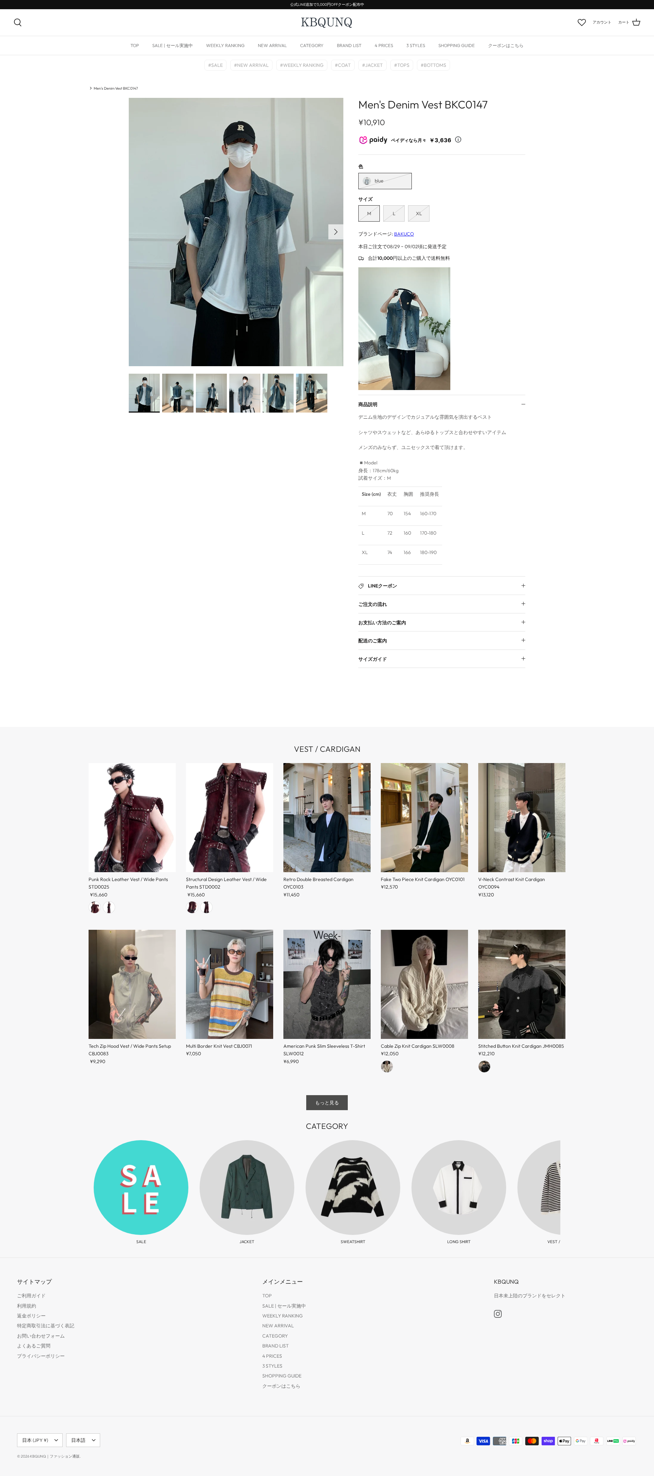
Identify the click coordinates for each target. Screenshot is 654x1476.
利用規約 (26, 1306)
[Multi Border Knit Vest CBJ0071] (229, 984)
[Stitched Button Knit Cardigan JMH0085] (521, 984)
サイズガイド (372, 659)
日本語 (78, 1440)
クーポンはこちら (506, 45)
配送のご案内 (372, 641)
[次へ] (335, 231)
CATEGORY (312, 45)
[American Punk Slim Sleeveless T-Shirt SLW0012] (327, 984)
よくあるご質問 (33, 1346)
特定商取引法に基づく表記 (45, 1326)
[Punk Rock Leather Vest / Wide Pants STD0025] (132, 817)
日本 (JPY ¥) (35, 1440)
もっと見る (327, 1103)
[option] (236, 232)
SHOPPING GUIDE (456, 45)
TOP (134, 45)
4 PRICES (384, 45)
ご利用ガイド (31, 1296)
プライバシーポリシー (41, 1356)
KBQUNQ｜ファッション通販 (55, 1456)
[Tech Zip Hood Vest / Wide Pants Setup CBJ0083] (132, 984)
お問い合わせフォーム (41, 1336)
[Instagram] (498, 1314)
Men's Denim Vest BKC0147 (116, 88)
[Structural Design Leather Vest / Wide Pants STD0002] (229, 817)
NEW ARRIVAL (272, 45)
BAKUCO (404, 234)
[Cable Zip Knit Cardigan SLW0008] (424, 984)
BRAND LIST (349, 45)
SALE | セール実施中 (172, 45)
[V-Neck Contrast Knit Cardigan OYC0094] (521, 817)
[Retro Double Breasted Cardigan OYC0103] (327, 817)
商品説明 (367, 404)
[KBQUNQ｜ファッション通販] (327, 22)
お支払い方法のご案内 (382, 623)
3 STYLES (415, 45)
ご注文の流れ (372, 604)
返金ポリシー (31, 1316)
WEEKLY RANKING (225, 45)
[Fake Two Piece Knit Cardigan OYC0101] (424, 817)
